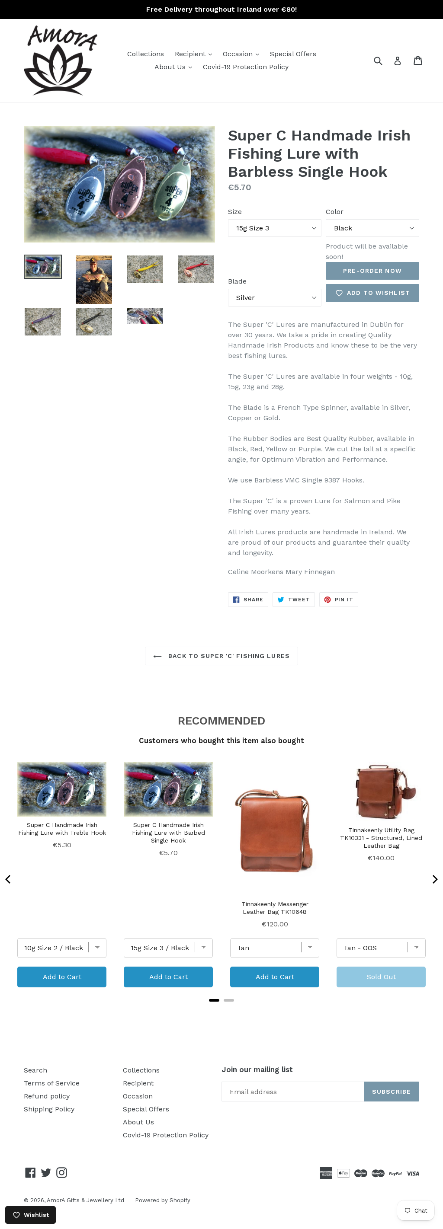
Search (35, 1070)
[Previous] (8, 879)
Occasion (243, 53)
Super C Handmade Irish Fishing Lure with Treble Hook (62, 828)
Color (334, 211)
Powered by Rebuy (221, 1011)
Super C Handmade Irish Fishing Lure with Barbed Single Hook (168, 832)
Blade (237, 281)
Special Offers (293, 54)
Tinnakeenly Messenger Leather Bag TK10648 (274, 907)
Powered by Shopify (162, 1200)
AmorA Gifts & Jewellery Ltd (85, 1200)
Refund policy (47, 1096)
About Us (175, 66)
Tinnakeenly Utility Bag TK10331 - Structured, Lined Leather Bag (381, 838)
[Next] (434, 879)
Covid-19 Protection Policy (246, 67)
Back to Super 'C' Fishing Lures (228, 655)
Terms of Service (52, 1083)
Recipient (195, 53)
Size (235, 211)
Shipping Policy (49, 1109)
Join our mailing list (257, 1069)
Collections (145, 54)
